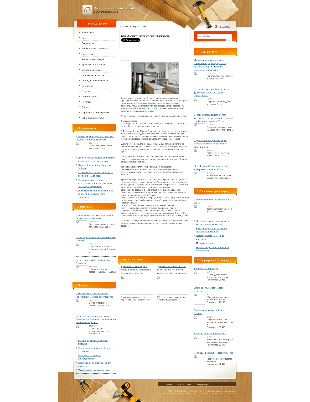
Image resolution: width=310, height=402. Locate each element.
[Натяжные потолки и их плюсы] (199, 346)
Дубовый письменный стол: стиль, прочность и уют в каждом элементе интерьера (171, 269)
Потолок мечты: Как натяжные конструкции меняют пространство (94, 295)
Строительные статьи (93, 117)
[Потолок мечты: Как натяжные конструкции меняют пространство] (81, 310)
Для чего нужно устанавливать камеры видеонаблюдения (212, 222)
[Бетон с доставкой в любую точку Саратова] (81, 276)
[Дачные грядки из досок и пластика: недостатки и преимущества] (81, 152)
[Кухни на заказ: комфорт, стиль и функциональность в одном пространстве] (137, 294)
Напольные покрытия (93, 75)
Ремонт (85, 107)
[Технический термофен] (199, 281)
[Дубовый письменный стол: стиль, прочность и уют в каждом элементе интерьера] (173, 294)
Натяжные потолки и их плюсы (210, 333)
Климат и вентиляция (93, 59)
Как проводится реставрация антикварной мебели (211, 230)
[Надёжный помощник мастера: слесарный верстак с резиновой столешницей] (199, 160)
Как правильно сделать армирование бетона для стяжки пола (95, 216)
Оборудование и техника (95, 80)
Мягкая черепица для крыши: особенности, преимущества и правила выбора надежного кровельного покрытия (210, 64)
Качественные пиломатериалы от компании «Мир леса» (95, 174)
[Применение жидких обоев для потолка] (199, 326)
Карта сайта (139, 26)
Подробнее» (144, 300)
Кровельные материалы (94, 64)
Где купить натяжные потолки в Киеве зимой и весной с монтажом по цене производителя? (96, 319)
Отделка (86, 91)
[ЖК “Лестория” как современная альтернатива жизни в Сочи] (199, 182)
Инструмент (88, 53)
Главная (124, 26)
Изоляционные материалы (95, 48)
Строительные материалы (95, 112)
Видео (85, 37)
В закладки (224, 26)
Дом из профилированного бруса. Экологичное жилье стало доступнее (96, 193)
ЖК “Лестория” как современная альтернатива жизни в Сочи (211, 167)
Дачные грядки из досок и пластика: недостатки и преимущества (95, 138)
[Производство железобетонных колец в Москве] (81, 253)
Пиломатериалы (90, 96)
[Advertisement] (147, 50)
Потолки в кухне (205, 243)
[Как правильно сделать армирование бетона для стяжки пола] (81, 231)
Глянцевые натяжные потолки (94, 370)
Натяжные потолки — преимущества (89, 357)
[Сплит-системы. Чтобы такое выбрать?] (199, 304)
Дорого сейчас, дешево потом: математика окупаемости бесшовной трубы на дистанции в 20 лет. (213, 118)
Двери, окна (88, 43)
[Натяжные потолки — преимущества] (199, 366)
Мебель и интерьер (92, 69)
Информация (203, 384)
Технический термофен (206, 268)
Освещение (87, 85)
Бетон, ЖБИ (88, 32)
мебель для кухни (147, 108)
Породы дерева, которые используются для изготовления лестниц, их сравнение (95, 183)
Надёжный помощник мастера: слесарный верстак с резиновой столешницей (210, 143)
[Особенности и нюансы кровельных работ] (199, 216)
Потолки (86, 101)
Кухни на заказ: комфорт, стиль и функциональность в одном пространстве (136, 269)
